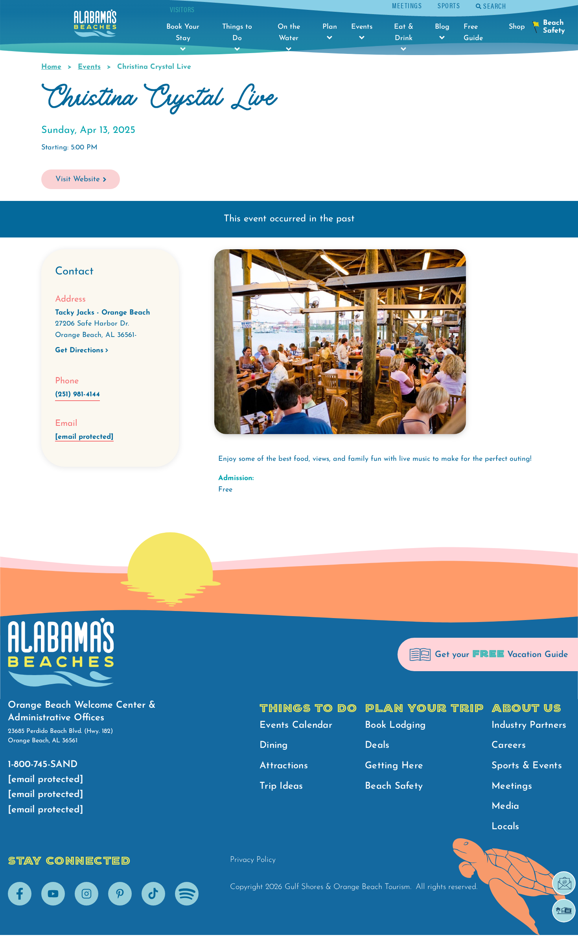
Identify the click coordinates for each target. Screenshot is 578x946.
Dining (274, 745)
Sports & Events (526, 766)
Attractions (284, 766)
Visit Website (77, 179)
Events (89, 67)
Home (51, 67)
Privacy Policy (253, 860)
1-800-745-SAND (42, 764)
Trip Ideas (281, 786)
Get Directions (79, 350)
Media (505, 806)
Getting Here (394, 766)
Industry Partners (528, 725)
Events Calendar (296, 725)
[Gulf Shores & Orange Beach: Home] (95, 25)
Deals (377, 745)
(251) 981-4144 (77, 394)
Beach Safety (394, 786)
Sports (449, 5)
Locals (505, 827)
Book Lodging (395, 725)
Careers (508, 745)
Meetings (407, 5)
